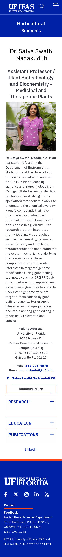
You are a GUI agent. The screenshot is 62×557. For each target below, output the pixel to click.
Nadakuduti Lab (31, 389)
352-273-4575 (36, 365)
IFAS (41, 539)
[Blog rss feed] (47, 494)
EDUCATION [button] (20, 423)
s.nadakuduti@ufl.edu (36, 370)
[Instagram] (26, 494)
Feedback (11, 512)
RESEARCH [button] (19, 402)
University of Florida (26, 539)
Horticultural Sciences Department (28, 517)
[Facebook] (6, 494)
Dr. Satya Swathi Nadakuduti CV (31, 378)
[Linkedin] (36, 494)
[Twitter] (16, 494)
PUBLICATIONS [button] (23, 434)
